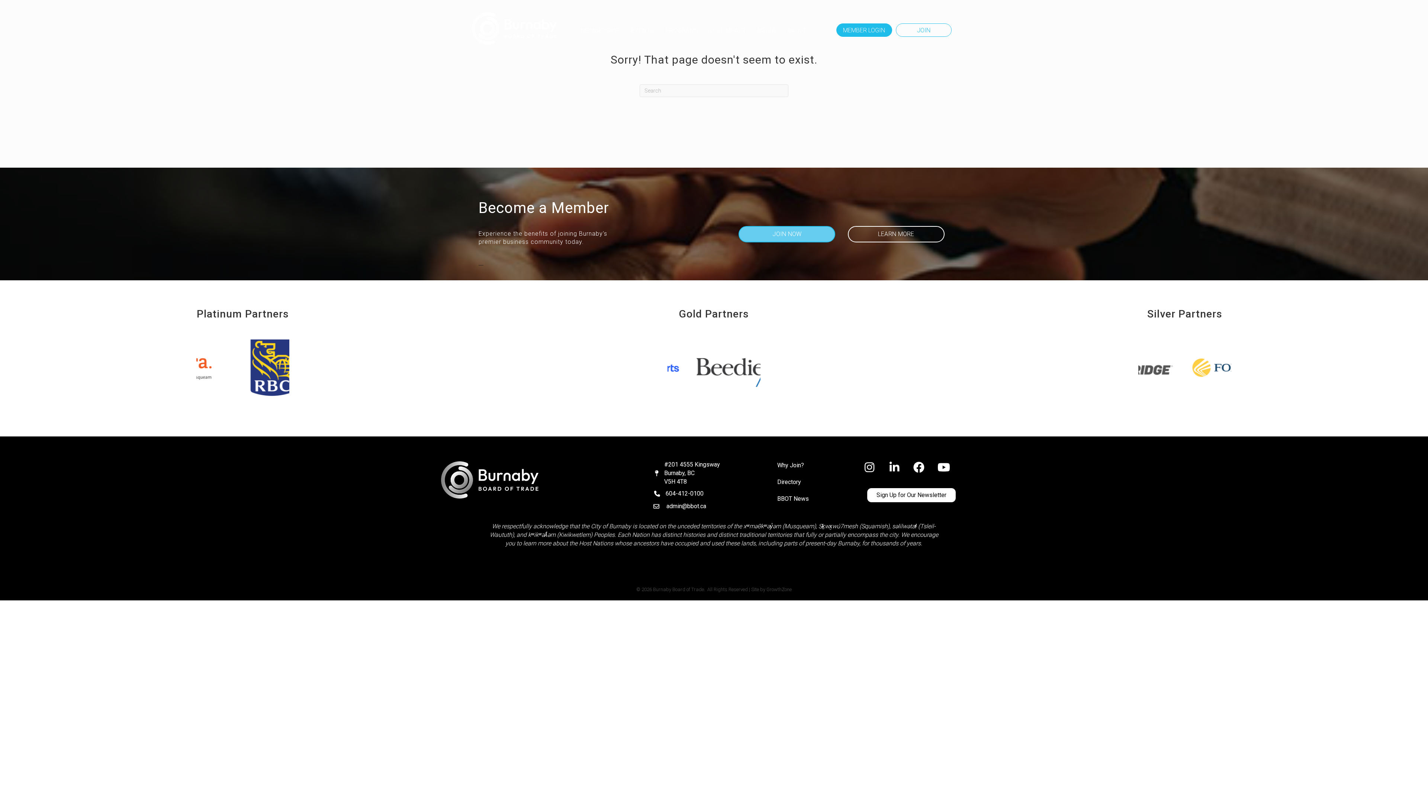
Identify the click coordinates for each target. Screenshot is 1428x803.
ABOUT (797, 30)
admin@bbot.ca (686, 506)
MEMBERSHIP (600, 30)
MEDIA (767, 30)
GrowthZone (779, 589)
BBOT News (793, 498)
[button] (864, 30)
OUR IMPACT (728, 30)
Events (642, 30)
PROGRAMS (682, 30)
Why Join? (790, 465)
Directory (789, 482)
